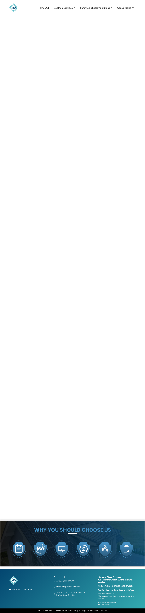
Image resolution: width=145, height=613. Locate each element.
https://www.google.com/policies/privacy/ (26, 457)
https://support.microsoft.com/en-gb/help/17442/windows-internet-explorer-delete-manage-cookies (53, 484)
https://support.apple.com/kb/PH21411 (29, 489)
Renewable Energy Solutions (95, 7)
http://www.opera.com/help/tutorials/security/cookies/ (35, 480)
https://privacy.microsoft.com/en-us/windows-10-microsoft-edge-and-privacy (43, 493)
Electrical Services (63, 7)
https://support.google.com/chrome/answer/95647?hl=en (36, 471)
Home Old (43, 7)
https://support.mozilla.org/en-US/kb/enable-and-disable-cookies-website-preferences (47, 476)
